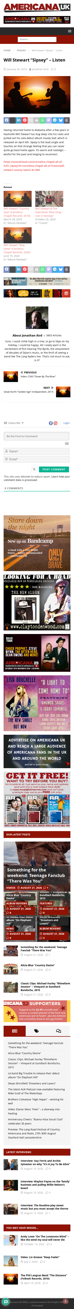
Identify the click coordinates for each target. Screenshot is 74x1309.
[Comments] (59, 1031)
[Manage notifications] (65, 1301)
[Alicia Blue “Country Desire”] (11, 969)
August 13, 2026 (33, 1192)
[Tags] (37, 1031)
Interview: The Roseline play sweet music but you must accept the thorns (44, 1207)
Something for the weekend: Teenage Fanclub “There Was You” (36, 875)
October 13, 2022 (34, 1244)
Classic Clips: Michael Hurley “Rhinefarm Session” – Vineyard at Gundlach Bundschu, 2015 (53, 891)
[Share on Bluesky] (61, 120)
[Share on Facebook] (7, 120)
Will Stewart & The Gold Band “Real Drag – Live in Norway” (49, 212)
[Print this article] (37, 120)
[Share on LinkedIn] (19, 120)
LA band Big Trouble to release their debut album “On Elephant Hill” (19, 918)
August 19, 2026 (33, 1168)
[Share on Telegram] (55, 120)
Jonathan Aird (40, 69)
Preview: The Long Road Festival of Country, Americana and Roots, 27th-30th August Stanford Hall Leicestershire (34, 1133)
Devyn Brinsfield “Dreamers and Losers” (50, 920)
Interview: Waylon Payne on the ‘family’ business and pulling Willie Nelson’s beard (45, 1185)
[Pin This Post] (24, 120)
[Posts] (15, 1031)
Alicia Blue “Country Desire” (18, 896)
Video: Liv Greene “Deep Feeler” (40, 1257)
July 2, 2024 (31, 1261)
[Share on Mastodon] (49, 120)
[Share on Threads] (67, 120)
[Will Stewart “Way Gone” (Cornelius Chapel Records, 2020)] (18, 235)
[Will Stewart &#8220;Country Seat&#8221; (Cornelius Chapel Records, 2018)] (18, 199)
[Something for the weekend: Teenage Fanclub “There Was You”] (11, 951)
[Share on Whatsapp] (43, 120)
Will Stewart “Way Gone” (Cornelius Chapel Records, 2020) (17, 248)
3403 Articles (54, 335)
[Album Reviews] (11, 1279)
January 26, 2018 (17, 69)
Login (66, 423)
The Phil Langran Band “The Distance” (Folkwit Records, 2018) (44, 1277)
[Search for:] (37, 39)
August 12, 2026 (33, 1213)
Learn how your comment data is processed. (37, 478)
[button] (69, 31)
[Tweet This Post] (12, 120)
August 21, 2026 (31, 887)
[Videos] (11, 1261)
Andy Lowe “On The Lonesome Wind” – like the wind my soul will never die (45, 1238)
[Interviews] (11, 1164)
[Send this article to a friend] (31, 120)
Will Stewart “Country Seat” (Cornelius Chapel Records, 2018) (17, 212)
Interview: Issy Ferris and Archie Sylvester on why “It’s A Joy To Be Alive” (45, 1162)
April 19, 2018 (32, 1283)
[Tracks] (11, 1240)
